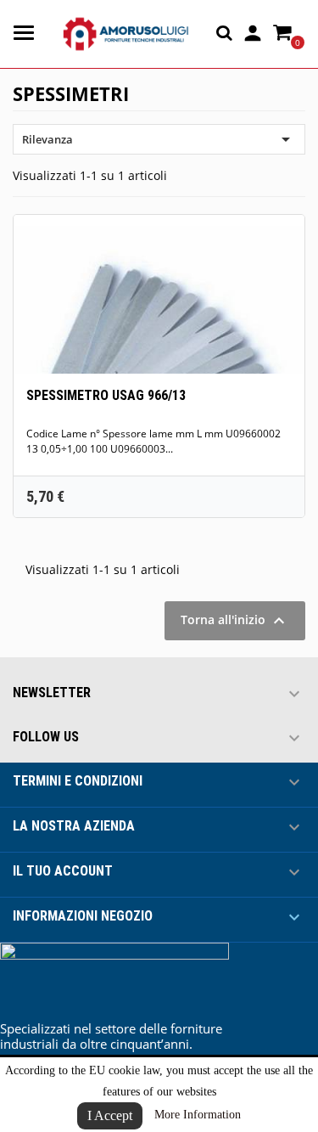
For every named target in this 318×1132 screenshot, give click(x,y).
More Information (197, 1114)
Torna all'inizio (235, 621)
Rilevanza (159, 139)
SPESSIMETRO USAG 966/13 (106, 395)
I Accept (109, 1115)
